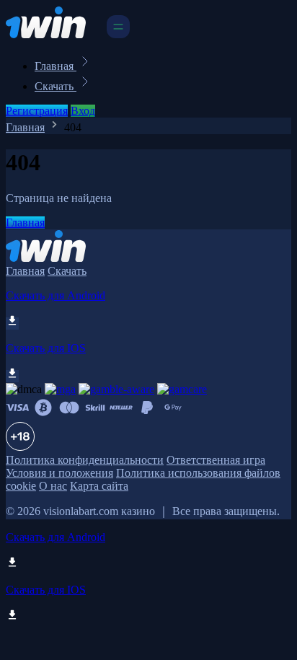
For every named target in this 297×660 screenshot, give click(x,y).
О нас (53, 486)
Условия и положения (59, 473)
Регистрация (37, 111)
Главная (55, 66)
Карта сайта (99, 486)
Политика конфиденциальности (85, 460)
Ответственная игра (216, 460)
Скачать (55, 86)
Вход (83, 111)
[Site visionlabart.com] (55, 34)
